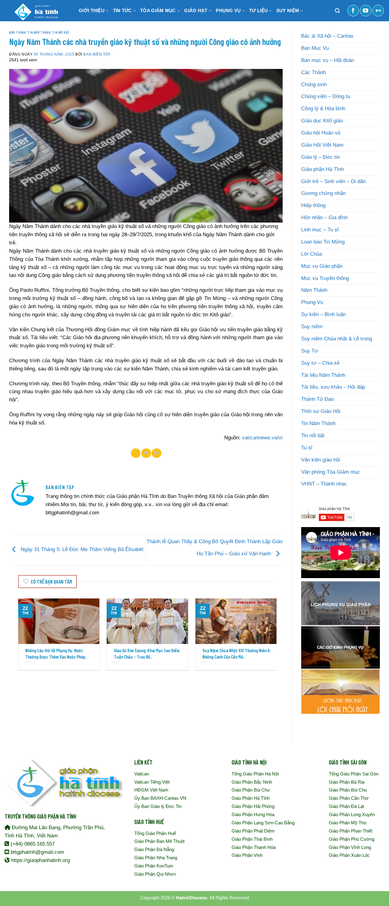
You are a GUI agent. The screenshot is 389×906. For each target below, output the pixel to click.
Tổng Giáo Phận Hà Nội (255, 773)
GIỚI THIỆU (92, 10)
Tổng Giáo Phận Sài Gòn (353, 773)
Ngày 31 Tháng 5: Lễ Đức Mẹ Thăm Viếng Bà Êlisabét (81, 550)
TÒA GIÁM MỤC (158, 10)
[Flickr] (378, 10)
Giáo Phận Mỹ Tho (347, 822)
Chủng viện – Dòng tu (325, 96)
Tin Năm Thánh (38, 32)
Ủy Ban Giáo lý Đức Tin (157, 806)
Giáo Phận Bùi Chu (251, 789)
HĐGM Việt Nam (151, 789)
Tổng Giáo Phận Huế (155, 833)
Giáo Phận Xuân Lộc (349, 855)
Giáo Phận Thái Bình (252, 839)
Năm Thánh (17, 32)
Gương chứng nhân (323, 193)
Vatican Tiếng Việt (152, 782)
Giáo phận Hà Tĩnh (322, 169)
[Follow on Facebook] (353, 10)
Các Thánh (313, 72)
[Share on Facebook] (136, 453)
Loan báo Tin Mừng (323, 242)
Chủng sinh (314, 84)
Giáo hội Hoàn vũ (320, 133)
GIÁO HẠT (195, 10)
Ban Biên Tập (96, 54)
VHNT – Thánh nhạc (324, 484)
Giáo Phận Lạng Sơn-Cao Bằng (263, 822)
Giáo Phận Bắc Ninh (252, 782)
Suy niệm (311, 326)
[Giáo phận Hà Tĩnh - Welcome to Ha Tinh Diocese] (35, 10)
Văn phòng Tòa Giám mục (330, 472)
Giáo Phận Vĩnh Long (350, 847)
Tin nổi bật (61, 32)
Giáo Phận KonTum (153, 865)
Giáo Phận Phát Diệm (253, 830)
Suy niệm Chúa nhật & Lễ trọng (336, 339)
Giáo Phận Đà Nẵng (154, 849)
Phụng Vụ (312, 302)
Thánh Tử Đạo (317, 399)
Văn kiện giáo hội (320, 460)
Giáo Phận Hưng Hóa (253, 814)
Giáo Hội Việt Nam (322, 145)
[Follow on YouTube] (365, 10)
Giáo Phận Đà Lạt (346, 806)
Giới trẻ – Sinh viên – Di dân (333, 181)
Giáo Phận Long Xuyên (352, 814)
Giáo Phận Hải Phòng (253, 806)
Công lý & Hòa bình (323, 108)
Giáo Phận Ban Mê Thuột (159, 841)
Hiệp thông (313, 205)
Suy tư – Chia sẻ (320, 363)
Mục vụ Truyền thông (325, 278)
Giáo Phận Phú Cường (351, 839)
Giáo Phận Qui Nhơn (155, 874)
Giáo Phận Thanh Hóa (254, 847)
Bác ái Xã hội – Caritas (327, 36)
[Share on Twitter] (146, 453)
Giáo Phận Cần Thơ (349, 798)
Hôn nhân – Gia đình (324, 217)
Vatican (141, 773)
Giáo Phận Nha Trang (155, 857)
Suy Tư (309, 351)
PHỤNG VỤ (228, 10)
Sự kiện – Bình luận (323, 314)
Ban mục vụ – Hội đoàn (327, 60)
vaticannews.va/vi (262, 438)
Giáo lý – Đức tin (320, 157)
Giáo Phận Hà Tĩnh (251, 798)
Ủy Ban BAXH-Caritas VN (160, 798)
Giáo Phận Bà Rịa (346, 782)
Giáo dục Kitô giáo (322, 121)
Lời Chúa (311, 254)
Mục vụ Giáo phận (322, 266)
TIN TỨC (122, 10)
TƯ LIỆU (258, 10)
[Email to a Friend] (156, 453)
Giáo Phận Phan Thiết (350, 830)
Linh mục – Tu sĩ (320, 230)
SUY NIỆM (287, 10)
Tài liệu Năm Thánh (323, 375)
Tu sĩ (306, 448)
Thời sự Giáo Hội (320, 411)
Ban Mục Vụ (315, 48)
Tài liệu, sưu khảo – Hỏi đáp (333, 387)
